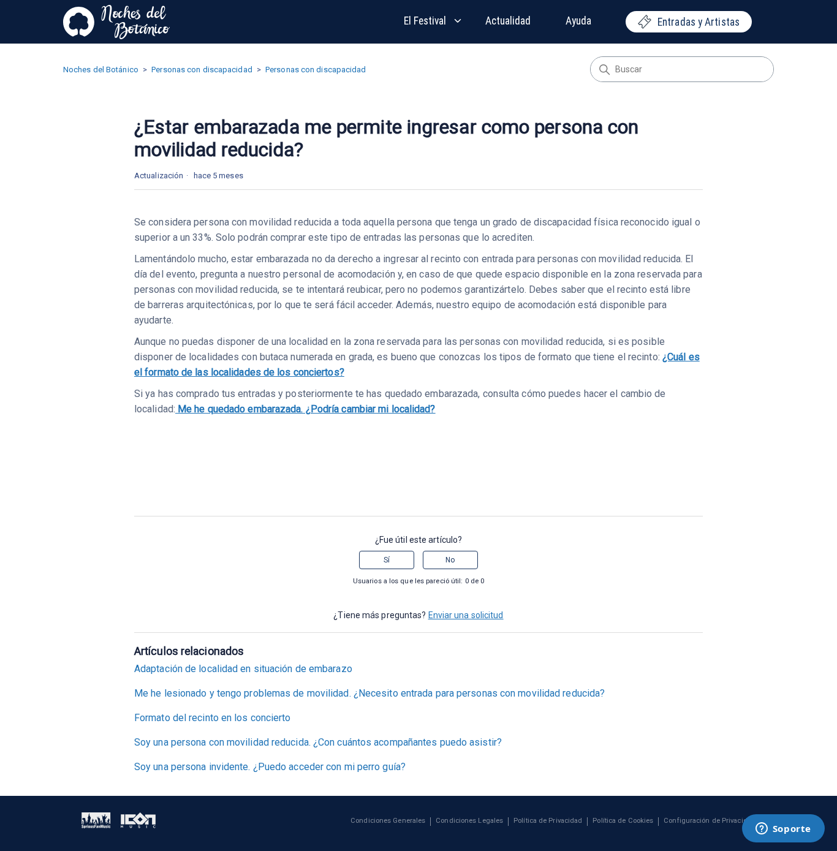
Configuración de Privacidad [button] (710, 821)
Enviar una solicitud (466, 615)
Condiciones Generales (387, 821)
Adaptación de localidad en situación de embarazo (243, 669)
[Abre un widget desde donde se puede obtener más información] (783, 829)
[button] (433, 21)
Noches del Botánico (100, 69)
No (450, 560)
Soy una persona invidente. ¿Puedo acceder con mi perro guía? (270, 767)
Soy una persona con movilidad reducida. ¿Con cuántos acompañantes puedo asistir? (318, 742)
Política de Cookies (623, 821)
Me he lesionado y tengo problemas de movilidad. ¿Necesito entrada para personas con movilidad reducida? (369, 693)
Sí (387, 560)
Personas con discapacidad (201, 69)
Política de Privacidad (547, 821)
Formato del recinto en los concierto (212, 718)
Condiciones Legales (469, 821)
